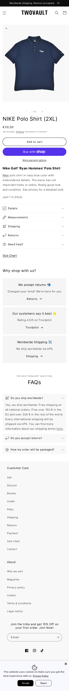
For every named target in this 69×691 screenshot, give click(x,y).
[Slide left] (27, 111)
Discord (12, 485)
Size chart (13, 541)
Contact (12, 549)
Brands (11, 493)
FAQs (10, 509)
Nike (6, 175)
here (59, 428)
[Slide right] (42, 111)
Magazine (13, 579)
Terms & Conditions (19, 603)
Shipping (20, 132)
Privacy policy (16, 587)
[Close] (66, 664)
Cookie (11, 595)
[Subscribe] (58, 637)
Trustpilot (32, 327)
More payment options (35, 160)
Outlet (11, 501)
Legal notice (14, 611)
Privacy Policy (41, 675)
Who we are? (15, 571)
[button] (4, 13)
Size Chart (10, 255)
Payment (12, 533)
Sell (9, 477)
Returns (32, 299)
